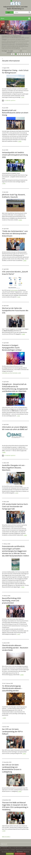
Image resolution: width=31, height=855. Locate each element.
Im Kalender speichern (9, 100)
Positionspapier (14, 290)
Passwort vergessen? (9, 14)
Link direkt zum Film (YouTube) (9, 373)
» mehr (22, 97)
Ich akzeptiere (9, 853)
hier (21, 48)
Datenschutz (20, 851)
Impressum (4, 844)
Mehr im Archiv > (6, 836)
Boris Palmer (16, 51)
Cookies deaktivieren (20, 853)
